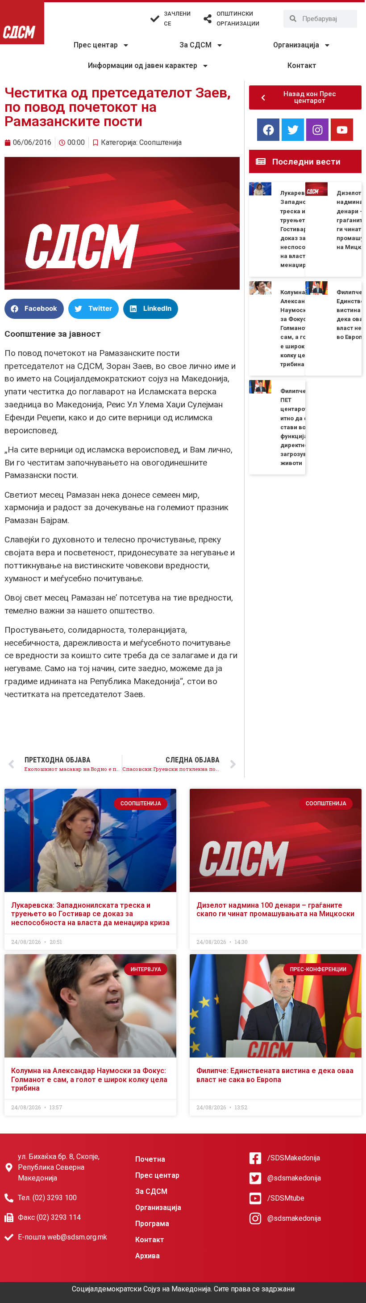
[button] (34, 309)
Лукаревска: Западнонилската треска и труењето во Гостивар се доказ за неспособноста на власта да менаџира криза (90, 913)
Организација (296, 45)
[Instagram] (317, 129)
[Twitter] (293, 129)
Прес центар (96, 45)
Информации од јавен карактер (142, 65)
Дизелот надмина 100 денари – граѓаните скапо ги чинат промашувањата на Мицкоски (275, 909)
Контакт (301, 65)
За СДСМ (195, 45)
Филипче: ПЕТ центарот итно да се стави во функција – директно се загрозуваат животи (298, 427)
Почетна (150, 1159)
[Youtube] (342, 129)
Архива (147, 1256)
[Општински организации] (207, 18)
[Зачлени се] (154, 18)
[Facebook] (268, 129)
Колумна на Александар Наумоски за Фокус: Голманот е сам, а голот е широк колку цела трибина (298, 328)
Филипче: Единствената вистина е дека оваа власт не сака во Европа (275, 1074)
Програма (152, 1223)
